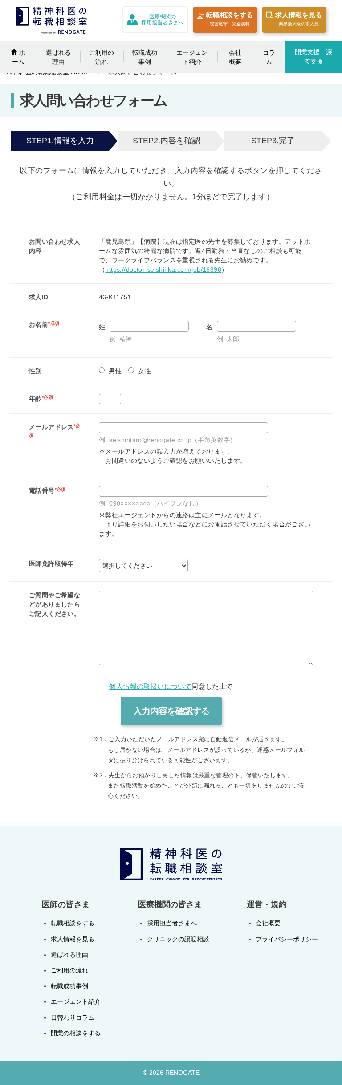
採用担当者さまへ (172, 923)
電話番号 (47, 490)
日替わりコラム (72, 1017)
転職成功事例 (144, 57)
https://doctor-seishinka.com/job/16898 (163, 269)
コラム (269, 57)
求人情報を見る (298, 18)
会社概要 (235, 57)
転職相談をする (229, 18)
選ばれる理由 (58, 57)
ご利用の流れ (101, 57)
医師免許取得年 (51, 563)
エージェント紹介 (192, 57)
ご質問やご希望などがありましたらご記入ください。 (54, 604)
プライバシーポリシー (287, 939)
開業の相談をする (76, 1033)
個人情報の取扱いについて (150, 686)
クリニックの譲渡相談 (178, 939)
